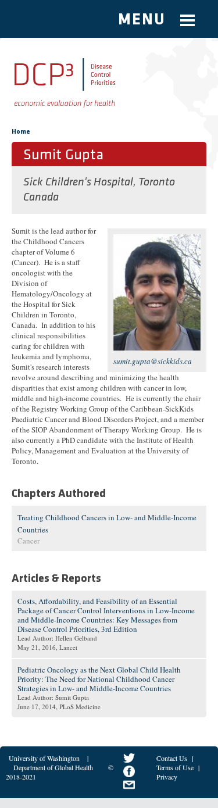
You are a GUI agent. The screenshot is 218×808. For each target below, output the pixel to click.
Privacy (166, 776)
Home (21, 131)
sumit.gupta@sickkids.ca (152, 361)
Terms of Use (175, 767)
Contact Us (171, 758)
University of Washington (44, 758)
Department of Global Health (53, 767)
